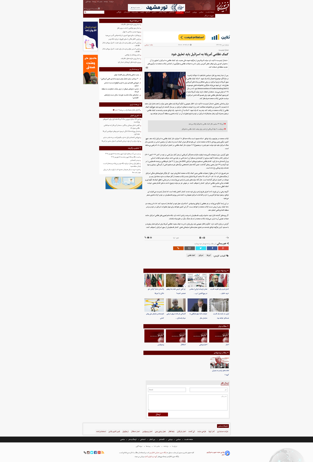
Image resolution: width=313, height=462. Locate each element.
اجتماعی (143, 439)
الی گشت (192, 431)
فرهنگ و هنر (132, 439)
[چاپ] (151, 237)
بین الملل (152, 439)
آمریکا (208, 255)
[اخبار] (219, 335)
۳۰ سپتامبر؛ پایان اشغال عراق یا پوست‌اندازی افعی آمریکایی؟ (120, 78)
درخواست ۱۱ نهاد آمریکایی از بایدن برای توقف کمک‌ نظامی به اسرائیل (203, 129)
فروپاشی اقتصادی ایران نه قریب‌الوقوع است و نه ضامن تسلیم (121, 84)
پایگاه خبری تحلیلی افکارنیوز (158, 452)
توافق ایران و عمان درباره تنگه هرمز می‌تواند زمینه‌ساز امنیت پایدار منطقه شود (122, 165)
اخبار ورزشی (203, 344)
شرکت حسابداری (222, 431)
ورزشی (170, 439)
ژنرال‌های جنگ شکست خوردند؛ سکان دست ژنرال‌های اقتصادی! (121, 96)
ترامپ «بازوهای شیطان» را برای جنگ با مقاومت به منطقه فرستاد (120, 90)
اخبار (227, 344)
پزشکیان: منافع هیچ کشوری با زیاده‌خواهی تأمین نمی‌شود (122, 35)
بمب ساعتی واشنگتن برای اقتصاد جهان (126, 74)
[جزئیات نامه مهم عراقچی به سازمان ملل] (197, 305)
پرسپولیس (161, 344)
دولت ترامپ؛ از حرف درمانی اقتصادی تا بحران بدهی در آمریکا (121, 141)
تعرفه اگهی (88, 1)
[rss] (102, 453)
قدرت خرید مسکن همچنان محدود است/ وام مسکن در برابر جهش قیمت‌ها (122, 171)
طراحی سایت (201, 431)
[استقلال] (176, 335)
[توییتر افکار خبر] (91, 453)
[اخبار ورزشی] (197, 335)
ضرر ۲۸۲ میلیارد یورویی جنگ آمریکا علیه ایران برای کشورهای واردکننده (121, 120)
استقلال (183, 344)
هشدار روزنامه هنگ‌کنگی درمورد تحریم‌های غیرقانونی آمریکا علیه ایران (121, 133)
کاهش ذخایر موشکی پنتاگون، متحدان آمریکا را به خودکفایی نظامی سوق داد (122, 127)
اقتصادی (162, 439)
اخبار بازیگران (181, 431)
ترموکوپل (126, 431)
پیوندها (94, 1)
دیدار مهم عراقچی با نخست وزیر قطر (128, 28)
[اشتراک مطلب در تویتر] (201, 248)
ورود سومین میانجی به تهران (131, 31)
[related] (147, 68)
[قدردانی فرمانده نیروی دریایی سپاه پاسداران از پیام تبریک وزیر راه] (176, 305)
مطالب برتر (222, 326)
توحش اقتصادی (135, 160)
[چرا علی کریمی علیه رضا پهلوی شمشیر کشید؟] (176, 280)
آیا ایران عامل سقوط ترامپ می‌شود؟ (129, 110)
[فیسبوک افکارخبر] (95, 453)
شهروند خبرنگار (209, 15)
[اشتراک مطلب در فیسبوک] (212, 248)
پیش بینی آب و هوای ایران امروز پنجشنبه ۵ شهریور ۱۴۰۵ (122, 153)
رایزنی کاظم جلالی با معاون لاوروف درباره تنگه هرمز (124, 39)
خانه (151, 45)
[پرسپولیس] (154, 335)
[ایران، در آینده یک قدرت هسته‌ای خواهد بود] (219, 305)
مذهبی (122, 439)
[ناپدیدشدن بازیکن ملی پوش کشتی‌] (154, 305)
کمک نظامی (191, 255)
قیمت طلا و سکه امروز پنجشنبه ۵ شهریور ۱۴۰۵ (125, 157)
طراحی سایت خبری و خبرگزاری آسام (215, 453)
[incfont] (204, 238)
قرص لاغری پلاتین (114, 431)
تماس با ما (100, 1)
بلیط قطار (171, 431)
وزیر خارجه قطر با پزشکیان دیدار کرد (129, 62)
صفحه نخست (188, 439)
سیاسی (147, 45)
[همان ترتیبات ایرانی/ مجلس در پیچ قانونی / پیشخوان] (197, 280)
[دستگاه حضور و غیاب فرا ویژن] (124, 189)
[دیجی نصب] (90, 84)
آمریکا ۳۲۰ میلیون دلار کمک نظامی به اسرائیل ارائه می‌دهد (206, 124)
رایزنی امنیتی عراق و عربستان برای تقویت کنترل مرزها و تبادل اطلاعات (121, 44)
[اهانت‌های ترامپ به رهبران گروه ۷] (219, 362)
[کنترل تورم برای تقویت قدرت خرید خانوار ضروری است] (219, 280)
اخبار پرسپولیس (147, 431)
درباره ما (111, 1)
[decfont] (200, 238)
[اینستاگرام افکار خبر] (88, 453)
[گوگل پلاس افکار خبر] (99, 453)
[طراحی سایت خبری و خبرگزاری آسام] (227, 453)
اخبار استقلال (135, 431)
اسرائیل (201, 255)
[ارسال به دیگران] (148, 237)
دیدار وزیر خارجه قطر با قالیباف (130, 24)
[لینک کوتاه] (145, 237)
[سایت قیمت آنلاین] (186, 37)
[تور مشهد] (156, 11)
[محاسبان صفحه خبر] (90, 51)
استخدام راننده (101, 431)
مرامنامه (106, 1)
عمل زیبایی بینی (160, 431)
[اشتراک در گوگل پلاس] (223, 248)
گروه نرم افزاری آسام (151, 456)
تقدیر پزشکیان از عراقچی (132, 54)
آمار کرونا (211, 431)
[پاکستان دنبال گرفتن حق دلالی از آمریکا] (154, 280)
